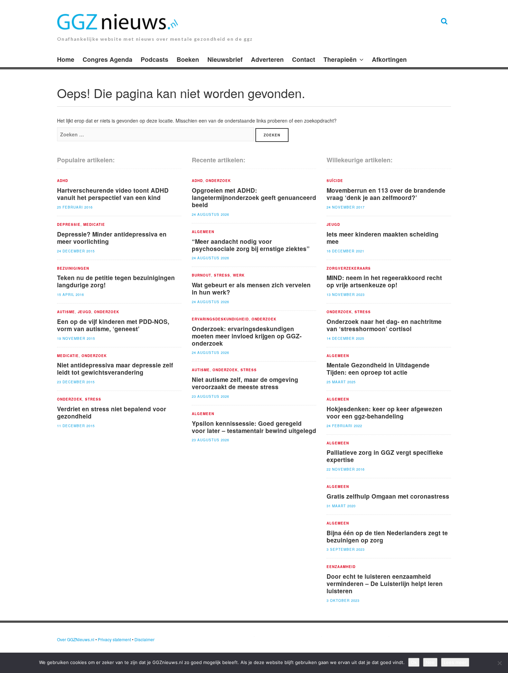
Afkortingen (389, 59)
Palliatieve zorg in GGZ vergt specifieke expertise (385, 456)
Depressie (69, 225)
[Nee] (499, 663)
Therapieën (340, 59)
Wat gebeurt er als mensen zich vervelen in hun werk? (251, 288)
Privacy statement (114, 639)
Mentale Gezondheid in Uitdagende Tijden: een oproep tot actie (378, 368)
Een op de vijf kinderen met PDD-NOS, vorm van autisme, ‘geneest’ (113, 325)
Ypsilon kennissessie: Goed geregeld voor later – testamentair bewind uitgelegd (254, 427)
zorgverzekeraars (349, 268)
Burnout (201, 275)
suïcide (335, 181)
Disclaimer (144, 639)
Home (65, 59)
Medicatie (94, 225)
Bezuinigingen (73, 268)
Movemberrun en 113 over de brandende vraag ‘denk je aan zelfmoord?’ (386, 194)
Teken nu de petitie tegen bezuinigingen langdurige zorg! (116, 281)
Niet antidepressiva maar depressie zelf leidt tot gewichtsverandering (115, 368)
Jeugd (84, 312)
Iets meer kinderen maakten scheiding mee (383, 238)
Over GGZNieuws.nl (75, 639)
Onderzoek (106, 312)
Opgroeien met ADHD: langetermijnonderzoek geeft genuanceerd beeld (254, 197)
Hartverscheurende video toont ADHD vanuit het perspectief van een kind (113, 194)
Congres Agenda (107, 59)
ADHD (62, 181)
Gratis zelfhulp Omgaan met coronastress (388, 496)
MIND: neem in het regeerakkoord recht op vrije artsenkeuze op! (384, 281)
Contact (303, 59)
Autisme (66, 312)
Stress (93, 399)
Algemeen (203, 232)
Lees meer (455, 662)
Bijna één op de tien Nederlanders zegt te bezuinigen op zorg (387, 536)
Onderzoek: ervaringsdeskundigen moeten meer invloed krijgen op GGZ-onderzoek (247, 335)
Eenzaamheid (341, 567)
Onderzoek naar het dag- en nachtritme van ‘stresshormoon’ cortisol (384, 325)
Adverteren (267, 59)
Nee (430, 662)
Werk (239, 275)
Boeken (188, 59)
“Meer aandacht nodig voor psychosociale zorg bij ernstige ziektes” (251, 245)
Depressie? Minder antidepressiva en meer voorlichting (112, 238)
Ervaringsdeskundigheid (220, 319)
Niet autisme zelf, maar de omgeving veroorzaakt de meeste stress (245, 383)
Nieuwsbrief (225, 59)
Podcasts (154, 59)
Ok (414, 662)
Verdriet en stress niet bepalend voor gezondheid (111, 412)
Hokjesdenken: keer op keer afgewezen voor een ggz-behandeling (384, 412)
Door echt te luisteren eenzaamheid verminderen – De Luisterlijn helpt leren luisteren (385, 583)
